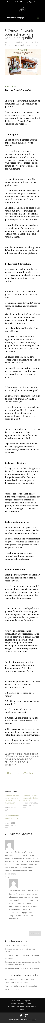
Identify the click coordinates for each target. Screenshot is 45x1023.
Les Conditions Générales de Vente (21, 1006)
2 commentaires (31, 45)
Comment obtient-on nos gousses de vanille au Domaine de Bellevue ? (12, 799)
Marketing (9, 979)
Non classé (18, 45)
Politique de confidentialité (21, 1003)
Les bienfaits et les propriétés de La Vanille (12, 818)
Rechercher (34, 933)
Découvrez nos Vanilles (20, 773)
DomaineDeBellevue (16, 42)
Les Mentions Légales (21, 1001)
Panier (21, 1009)
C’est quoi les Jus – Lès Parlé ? (16, 945)
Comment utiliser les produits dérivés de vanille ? (31, 798)
